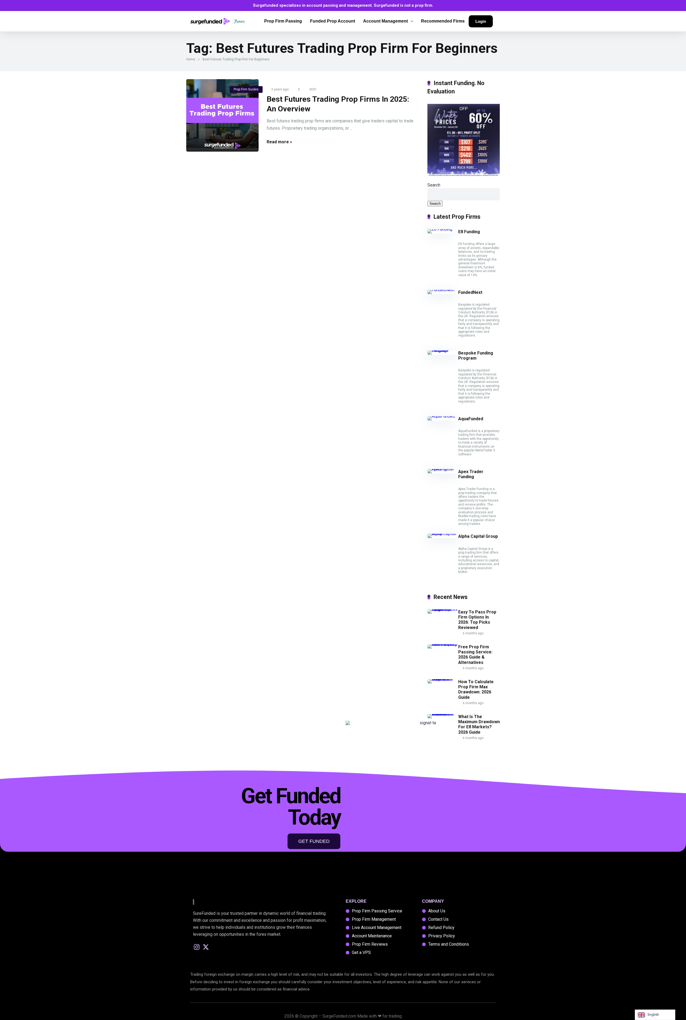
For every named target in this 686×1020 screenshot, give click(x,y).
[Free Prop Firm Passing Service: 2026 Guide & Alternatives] (442, 644)
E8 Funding (469, 231)
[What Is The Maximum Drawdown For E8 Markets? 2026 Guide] (442, 713)
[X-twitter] (206, 947)
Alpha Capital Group (478, 536)
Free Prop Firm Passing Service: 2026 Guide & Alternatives (475, 654)
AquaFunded (470, 418)
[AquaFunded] (441, 416)
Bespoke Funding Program (475, 355)
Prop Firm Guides (246, 89)
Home (190, 59)
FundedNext (470, 292)
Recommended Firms (443, 21)
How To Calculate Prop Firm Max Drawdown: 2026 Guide (476, 689)
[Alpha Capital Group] (442, 533)
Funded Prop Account (332, 21)
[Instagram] (197, 947)
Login (480, 21)
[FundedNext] (440, 289)
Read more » (279, 141)
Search (433, 185)
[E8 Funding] (439, 229)
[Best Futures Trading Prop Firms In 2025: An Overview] (222, 115)
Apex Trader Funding (470, 474)
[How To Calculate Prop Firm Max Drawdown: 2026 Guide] (442, 679)
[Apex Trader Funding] (442, 468)
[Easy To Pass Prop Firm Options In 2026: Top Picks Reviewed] (442, 609)
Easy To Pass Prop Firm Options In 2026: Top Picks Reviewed (477, 619)
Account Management (385, 21)
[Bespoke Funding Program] (442, 350)
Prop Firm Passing (283, 21)
